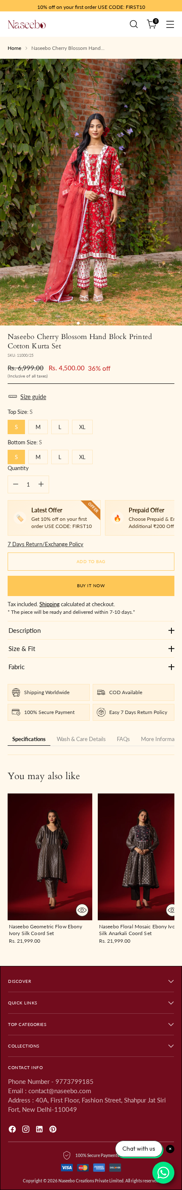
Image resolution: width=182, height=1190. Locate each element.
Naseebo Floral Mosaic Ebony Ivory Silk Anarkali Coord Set (139, 929)
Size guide (33, 396)
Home (14, 48)
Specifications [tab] (29, 739)
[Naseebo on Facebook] (13, 1130)
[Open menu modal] (170, 24)
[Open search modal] (133, 24)
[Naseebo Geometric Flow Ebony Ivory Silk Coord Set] (50, 856)
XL (82, 427)
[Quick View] (82, 910)
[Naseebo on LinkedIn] (40, 1130)
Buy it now (91, 585)
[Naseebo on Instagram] (27, 1130)
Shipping (49, 604)
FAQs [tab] (123, 739)
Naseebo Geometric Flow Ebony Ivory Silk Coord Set (45, 929)
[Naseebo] (27, 23)
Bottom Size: (25, 442)
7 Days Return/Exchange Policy (45, 544)
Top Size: (20, 411)
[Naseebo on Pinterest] (54, 1130)
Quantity (18, 468)
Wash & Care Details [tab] (81, 739)
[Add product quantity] (41, 484)
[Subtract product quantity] (15, 484)
